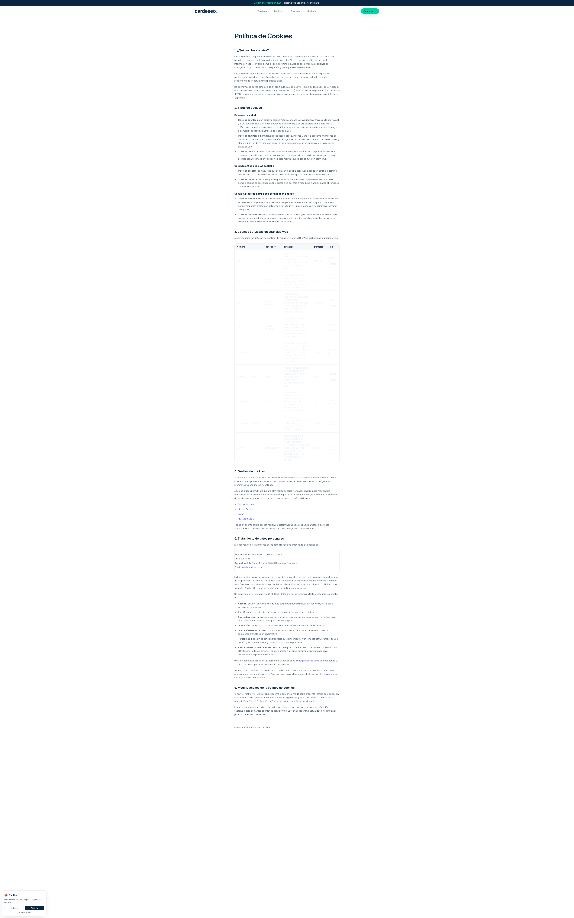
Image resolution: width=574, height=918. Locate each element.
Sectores (278, 11)
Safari (241, 513)
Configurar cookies (24, 913)
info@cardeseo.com (252, 567)
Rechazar (14, 908)
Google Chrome (246, 504)
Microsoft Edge (246, 518)
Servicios (262, 11)
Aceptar (34, 908)
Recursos (295, 11)
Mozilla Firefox (245, 509)
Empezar (368, 11)
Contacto (311, 11)
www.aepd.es (330, 674)
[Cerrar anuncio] (569, 3)
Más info (7, 902)
